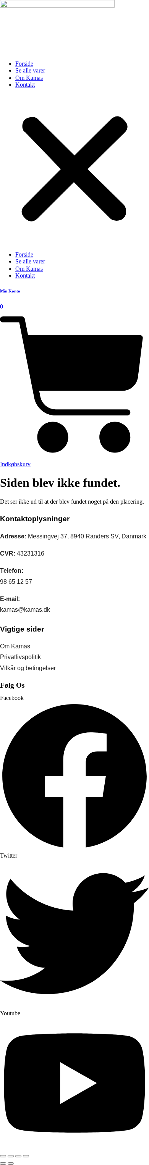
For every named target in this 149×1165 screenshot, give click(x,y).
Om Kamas (29, 77)
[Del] (18, 1156)
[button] (74, 170)
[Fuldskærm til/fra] (11, 1156)
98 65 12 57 (16, 581)
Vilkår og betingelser (28, 668)
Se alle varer (30, 70)
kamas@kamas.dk (25, 609)
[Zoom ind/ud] (3, 1156)
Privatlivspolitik (20, 657)
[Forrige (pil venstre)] (3, 1163)
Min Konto (10, 291)
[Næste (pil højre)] (11, 1163)
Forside (24, 63)
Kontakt (25, 84)
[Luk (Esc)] (26, 1156)
